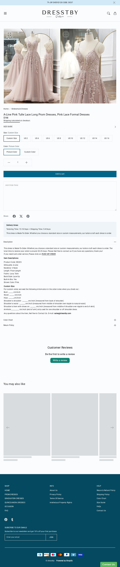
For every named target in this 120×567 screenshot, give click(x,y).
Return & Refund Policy (106, 490)
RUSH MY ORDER (49, 254)
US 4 (37, 138)
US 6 (48, 138)
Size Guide (101, 503)
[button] (6, 13)
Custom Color (29, 152)
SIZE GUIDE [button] (8, 127)
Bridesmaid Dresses (20, 109)
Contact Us (101, 511)
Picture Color (12, 152)
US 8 (59, 138)
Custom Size (12, 138)
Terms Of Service (56, 498)
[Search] (108, 13)
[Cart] (115, 13)
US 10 (70, 138)
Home (6, 109)
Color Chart (8, 320)
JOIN (51, 537)
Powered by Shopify (64, 561)
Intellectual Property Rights (61, 503)
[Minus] (9, 162)
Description (8, 242)
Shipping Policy (103, 494)
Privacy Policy (55, 494)
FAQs (99, 506)
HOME (7, 490)
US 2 (26, 138)
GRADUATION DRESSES (14, 498)
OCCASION (9, 506)
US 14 (94, 138)
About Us (53, 490)
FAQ (6, 511)
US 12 (82, 138)
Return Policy (9, 325)
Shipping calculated (12, 121)
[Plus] (26, 162)
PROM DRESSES (11, 494)
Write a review (60, 360)
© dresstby (50, 561)
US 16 (106, 138)
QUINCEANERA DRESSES (15, 503)
